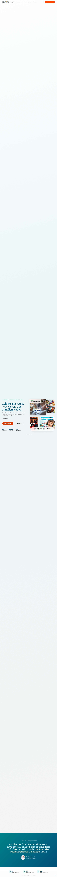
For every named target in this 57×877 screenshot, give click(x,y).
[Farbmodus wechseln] (43, 2)
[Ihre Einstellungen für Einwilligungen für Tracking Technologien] (55, 875)
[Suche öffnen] (41, 2)
